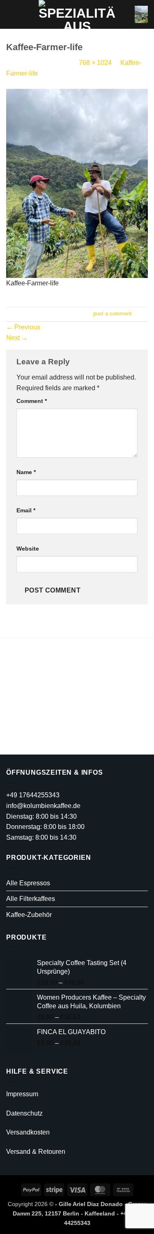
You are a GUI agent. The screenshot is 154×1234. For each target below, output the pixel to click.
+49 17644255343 (33, 795)
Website (27, 548)
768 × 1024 (95, 62)
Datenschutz (24, 1113)
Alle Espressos (28, 883)
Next (17, 337)
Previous (23, 327)
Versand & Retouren (35, 1151)
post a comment (112, 313)
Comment (31, 401)
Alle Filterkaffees (30, 898)
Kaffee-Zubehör (29, 914)
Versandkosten (28, 1132)
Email (25, 510)
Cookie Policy (81, 739)
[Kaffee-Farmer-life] (77, 182)
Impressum (22, 1093)
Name (26, 472)
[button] (11, 14)
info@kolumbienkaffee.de (43, 805)
